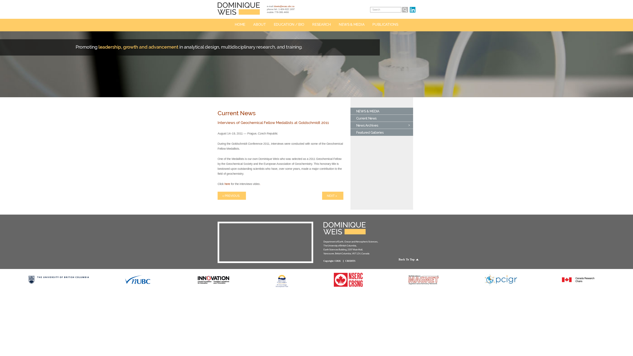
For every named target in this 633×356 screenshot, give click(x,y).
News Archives (367, 125)
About (259, 24)
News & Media (351, 24)
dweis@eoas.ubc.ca (284, 6)
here (227, 184)
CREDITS (350, 261)
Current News (366, 118)
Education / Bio (289, 24)
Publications (385, 24)
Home (240, 24)
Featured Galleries (370, 132)
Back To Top (407, 259)
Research (321, 24)
